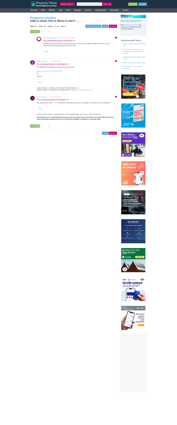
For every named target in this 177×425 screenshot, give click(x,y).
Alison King (46, 38)
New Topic (34, 10)
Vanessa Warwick (42, 61)
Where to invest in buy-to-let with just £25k (49, 71)
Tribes (43, 10)
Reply (46, 51)
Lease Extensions (100, 10)
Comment (113, 26)
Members (52, 10)
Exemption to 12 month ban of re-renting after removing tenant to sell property (133, 51)
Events (68, 10)
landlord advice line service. (84, 90)
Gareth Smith (56, 38)
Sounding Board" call (132, 25)
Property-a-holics (43, 17)
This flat (55, 103)
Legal (60, 10)
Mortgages (77, 10)
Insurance (88, 10)
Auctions (126, 10)
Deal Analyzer (114, 10)
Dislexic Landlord (42, 97)
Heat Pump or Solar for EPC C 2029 (134, 63)
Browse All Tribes (66, 4)
